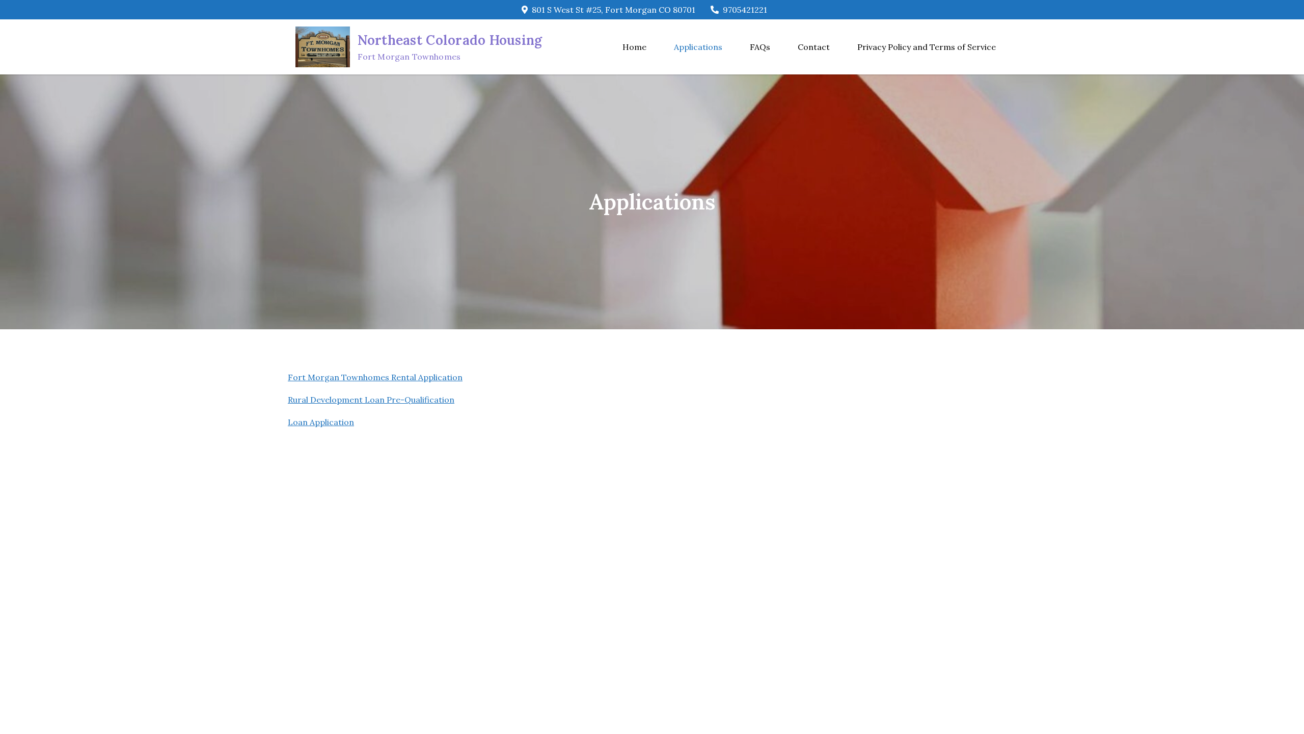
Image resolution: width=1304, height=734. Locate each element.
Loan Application (321, 422)
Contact (814, 47)
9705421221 (745, 10)
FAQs (760, 47)
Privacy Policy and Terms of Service (926, 47)
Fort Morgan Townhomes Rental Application (375, 377)
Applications (698, 47)
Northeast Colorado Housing (450, 40)
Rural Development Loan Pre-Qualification (371, 400)
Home (634, 47)
